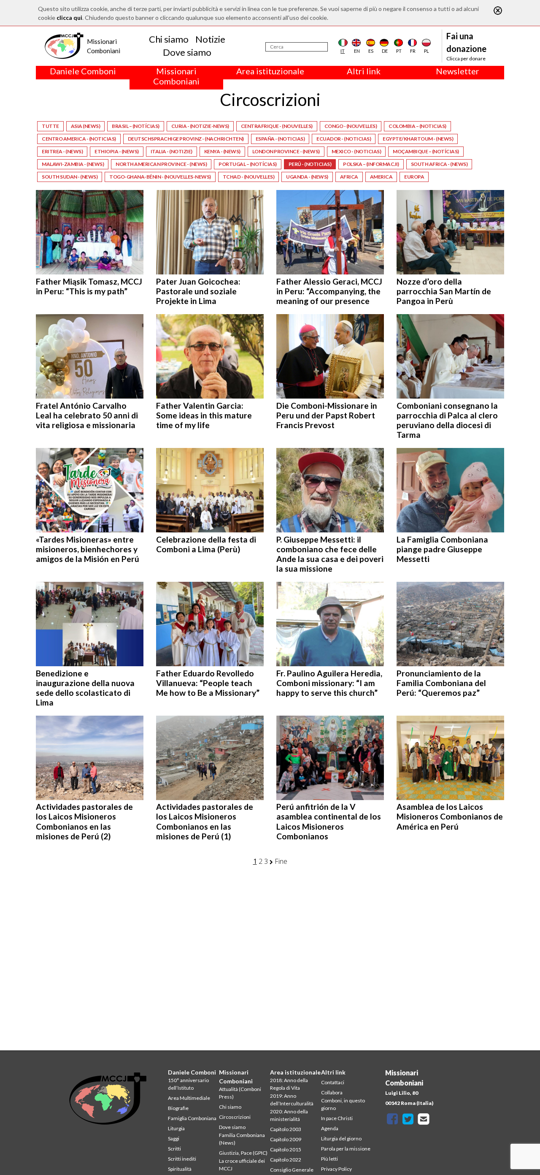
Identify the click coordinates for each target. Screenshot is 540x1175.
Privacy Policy (336, 1169)
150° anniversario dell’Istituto (188, 1084)
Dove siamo (187, 52)
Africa (349, 177)
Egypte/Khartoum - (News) (418, 139)
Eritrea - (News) (62, 151)
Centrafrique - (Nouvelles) (277, 126)
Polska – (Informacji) (371, 164)
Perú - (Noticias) (310, 164)
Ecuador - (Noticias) (343, 139)
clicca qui (69, 17)
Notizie (210, 39)
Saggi (173, 1138)
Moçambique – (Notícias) (426, 151)
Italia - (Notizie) (171, 151)
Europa (414, 177)
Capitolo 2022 (285, 1159)
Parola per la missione (345, 1148)
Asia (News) (85, 126)
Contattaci (332, 1082)
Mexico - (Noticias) (356, 151)
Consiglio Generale (291, 1170)
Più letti (329, 1159)
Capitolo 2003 (285, 1129)
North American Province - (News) (161, 164)
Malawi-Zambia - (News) (73, 164)
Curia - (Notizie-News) (200, 126)
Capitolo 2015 (285, 1149)
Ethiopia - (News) (116, 151)
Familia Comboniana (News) (242, 1139)
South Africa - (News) (439, 164)
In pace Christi (337, 1118)
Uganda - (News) (307, 177)
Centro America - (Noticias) (79, 139)
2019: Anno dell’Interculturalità (291, 1100)
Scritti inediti (182, 1159)
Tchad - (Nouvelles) (249, 177)
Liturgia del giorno (341, 1138)
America (381, 177)
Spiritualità (180, 1169)
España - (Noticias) (280, 139)
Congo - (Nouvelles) (350, 126)
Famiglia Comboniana (192, 1118)
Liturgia (176, 1128)
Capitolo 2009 (285, 1139)
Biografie (178, 1108)
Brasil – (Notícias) (135, 126)
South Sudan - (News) (69, 177)
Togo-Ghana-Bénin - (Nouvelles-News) (160, 177)
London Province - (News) (286, 151)
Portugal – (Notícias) (248, 164)
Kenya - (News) (222, 151)
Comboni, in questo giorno (343, 1104)
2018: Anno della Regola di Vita (289, 1084)
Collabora (332, 1092)
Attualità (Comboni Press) (240, 1093)
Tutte (50, 126)
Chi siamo (169, 39)
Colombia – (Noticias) (417, 126)
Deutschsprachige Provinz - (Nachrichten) (186, 139)
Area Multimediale (189, 1098)
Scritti (174, 1148)
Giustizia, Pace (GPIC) (243, 1153)
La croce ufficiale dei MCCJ (242, 1165)
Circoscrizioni (235, 1117)
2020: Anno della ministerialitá (289, 1115)
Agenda (329, 1128)
